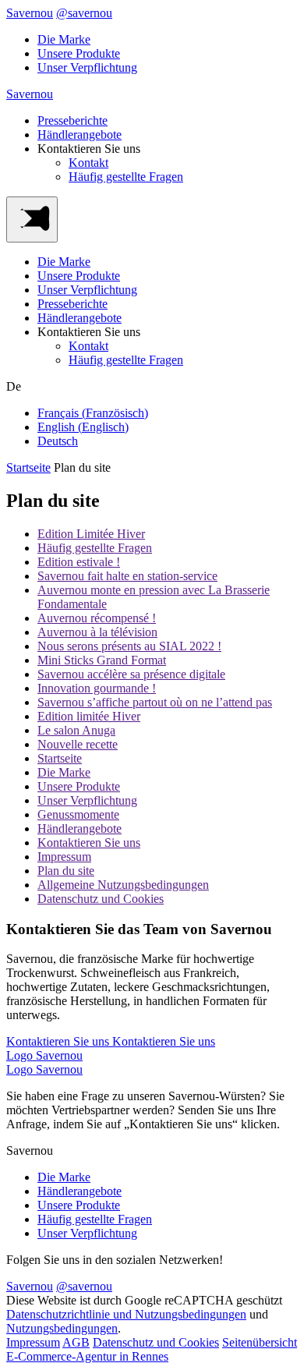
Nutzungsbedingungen (62, 1328)
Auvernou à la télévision (97, 632)
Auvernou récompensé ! (96, 618)
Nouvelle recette (77, 744)
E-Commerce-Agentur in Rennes (87, 1356)
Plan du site (65, 870)
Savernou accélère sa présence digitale (131, 674)
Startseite (28, 467)
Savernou (29, 12)
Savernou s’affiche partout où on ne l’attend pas (154, 702)
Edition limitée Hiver (88, 716)
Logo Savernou (44, 1055)
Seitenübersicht (259, 1342)
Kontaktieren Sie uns (88, 842)
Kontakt (88, 162)
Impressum (64, 856)
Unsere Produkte (78, 53)
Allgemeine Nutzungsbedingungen (123, 884)
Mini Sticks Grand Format (101, 660)
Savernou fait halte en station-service (127, 575)
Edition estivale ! (78, 561)
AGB (76, 1342)
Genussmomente (78, 814)
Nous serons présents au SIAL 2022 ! (129, 646)
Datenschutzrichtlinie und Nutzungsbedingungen (126, 1314)
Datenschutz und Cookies (100, 898)
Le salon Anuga (76, 730)
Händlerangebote (79, 134)
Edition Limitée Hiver (91, 533)
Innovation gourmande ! (96, 688)
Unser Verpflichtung (87, 67)
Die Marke (63, 39)
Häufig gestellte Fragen (126, 176)
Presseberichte (72, 120)
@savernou (84, 12)
